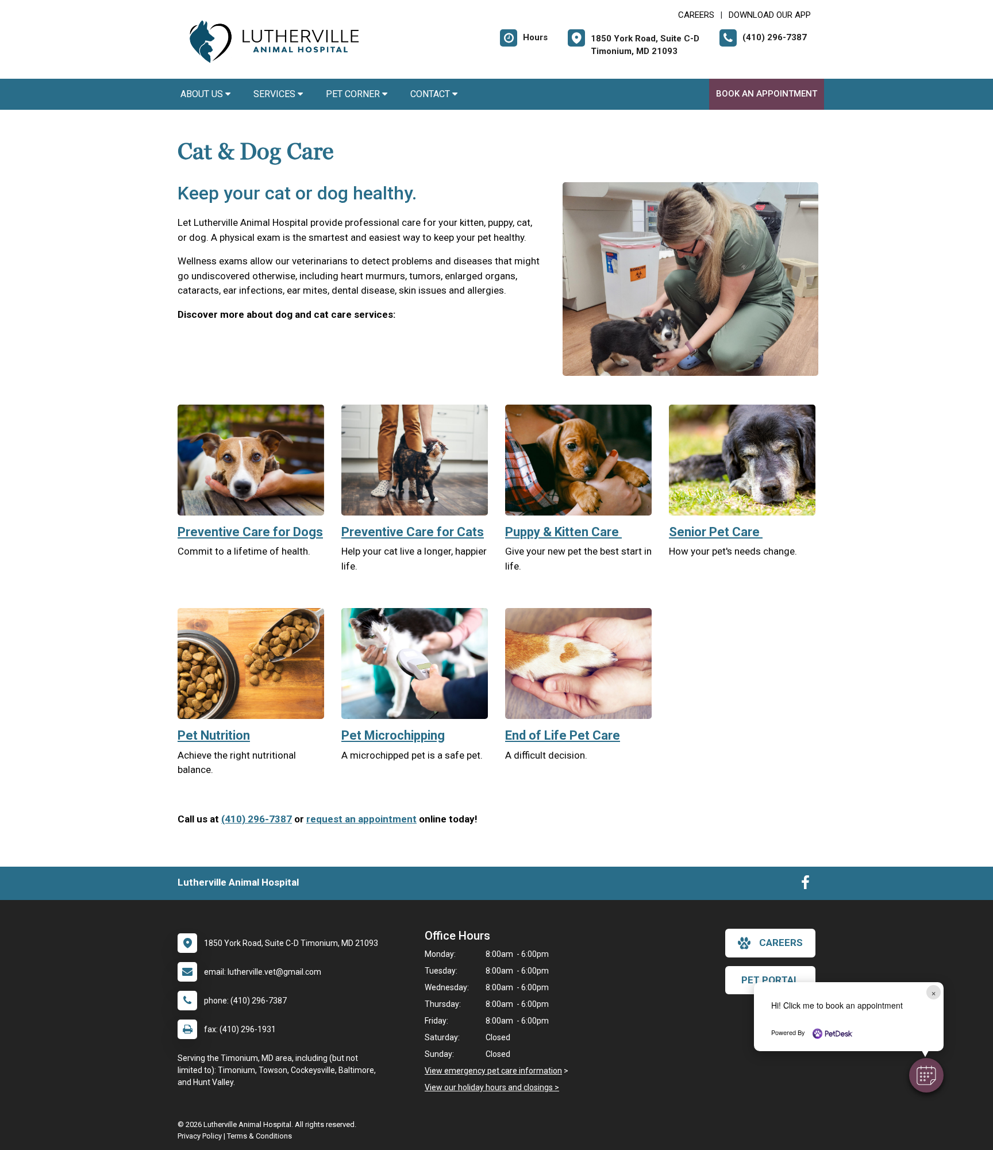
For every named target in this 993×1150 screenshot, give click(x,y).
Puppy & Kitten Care (563, 532)
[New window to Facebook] (805, 885)
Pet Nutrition (214, 735)
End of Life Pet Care (562, 735)
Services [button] (275, 94)
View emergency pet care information (493, 1070)
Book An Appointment (766, 94)
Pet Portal (770, 980)
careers (781, 942)
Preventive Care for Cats (412, 532)
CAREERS (696, 15)
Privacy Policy (200, 1136)
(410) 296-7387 (256, 819)
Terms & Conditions (259, 1136)
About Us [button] (202, 94)
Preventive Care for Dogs (250, 532)
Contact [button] (431, 94)
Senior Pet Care (716, 532)
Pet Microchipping (393, 735)
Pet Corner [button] (354, 94)
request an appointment (361, 819)
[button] (926, 1075)
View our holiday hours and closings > (492, 1087)
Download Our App (770, 15)
